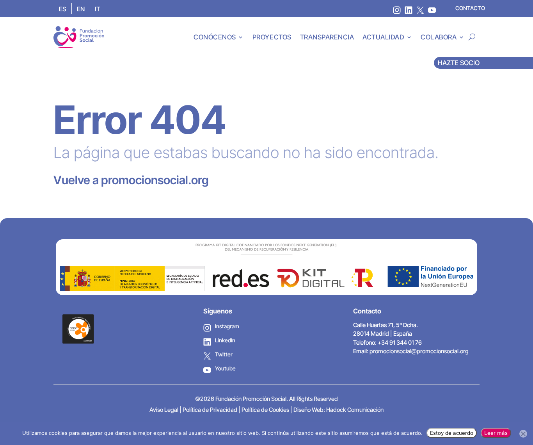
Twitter (224, 354)
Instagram (227, 326)
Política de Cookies (265, 409)
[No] (523, 434)
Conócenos (215, 37)
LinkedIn (225, 340)
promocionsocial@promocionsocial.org (419, 351)
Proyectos (271, 37)
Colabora (439, 37)
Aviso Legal (163, 409)
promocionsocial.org (155, 180)
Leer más (496, 433)
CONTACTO (470, 8)
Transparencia (327, 37)
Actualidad (383, 37)
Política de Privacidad (210, 409)
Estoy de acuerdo (451, 433)
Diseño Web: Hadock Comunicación (338, 409)
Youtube (225, 368)
